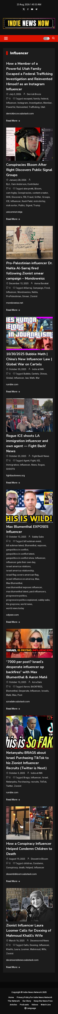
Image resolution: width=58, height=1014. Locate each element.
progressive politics (16, 595)
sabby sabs (44, 600)
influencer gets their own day (20, 562)
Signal (29, 205)
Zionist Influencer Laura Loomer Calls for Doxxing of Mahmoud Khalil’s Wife (28, 930)
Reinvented (22, 107)
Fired (47, 288)
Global (9, 378)
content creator (40, 193)
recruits (35, 782)
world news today (15, 608)
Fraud (30, 197)
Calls (26, 945)
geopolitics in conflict (17, 549)
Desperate (24, 691)
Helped (29, 867)
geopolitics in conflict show (20, 558)
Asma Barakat (41, 283)
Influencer (11, 103)
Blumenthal (30, 545)
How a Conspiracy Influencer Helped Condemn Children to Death (29, 848)
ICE (7, 201)
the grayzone (12, 604)
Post (19, 695)
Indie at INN (38, 369)
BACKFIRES (36, 686)
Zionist (33, 296)
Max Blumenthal (14, 583)
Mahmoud (35, 949)
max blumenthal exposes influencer (24, 587)
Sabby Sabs (38, 537)
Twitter (9, 786)
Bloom (37, 188)
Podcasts (24, 1004)
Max (37, 579)
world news (26, 604)
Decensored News (39, 940)
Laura (17, 949)
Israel (45, 777)
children (28, 863)
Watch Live (46, 1004)
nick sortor (11, 205)
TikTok (43, 782)
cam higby (11, 193)
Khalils (9, 949)
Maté (8, 695)
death (22, 867)
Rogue (41, 465)
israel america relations (18, 566)
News (34, 465)
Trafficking (34, 107)
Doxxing (34, 945)
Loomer (25, 949)
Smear (25, 296)
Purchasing (24, 782)
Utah (43, 107)
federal (44, 98)
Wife (44, 949)
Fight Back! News (40, 456)
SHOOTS (10, 469)
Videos (35, 1004)
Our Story (26, 1001)
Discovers (17, 197)
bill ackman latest (15, 545)
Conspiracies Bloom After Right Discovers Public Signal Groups (29, 169)
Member (47, 103)
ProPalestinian (13, 296)
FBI (24, 197)
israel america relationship (20, 570)
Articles (13, 1004)
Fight (33, 460)
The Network (14, 1001)
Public (21, 205)
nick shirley (39, 201)
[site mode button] (46, 38)
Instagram (22, 103)
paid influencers (37, 591)
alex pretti (28, 188)
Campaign (38, 288)
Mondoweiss (24, 292)
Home (11, 997)
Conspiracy (12, 867)
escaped (28, 98)
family (36, 98)
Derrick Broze (34, 94)
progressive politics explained (21, 600)
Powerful (10, 107)
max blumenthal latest (17, 591)
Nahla (35, 292)
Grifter (37, 197)
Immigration (12, 465)
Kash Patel (27, 201)
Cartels (35, 373)
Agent (26, 460)
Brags (27, 777)
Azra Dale (37, 682)
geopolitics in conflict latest (20, 554)
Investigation (35, 103)
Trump (36, 205)
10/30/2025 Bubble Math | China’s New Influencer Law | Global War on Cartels (29, 359)
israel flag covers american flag (22, 575)
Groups (46, 197)
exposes (41, 545)
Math (32, 378)
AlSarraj (28, 288)
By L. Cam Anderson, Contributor (22, 184)
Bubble (27, 373)
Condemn (38, 863)
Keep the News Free (43, 1001)
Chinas (43, 373)
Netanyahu (11, 782)
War (38, 378)
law (27, 378)
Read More (11, 120)
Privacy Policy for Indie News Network (34, 997)
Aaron (27, 686)
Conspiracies (24, 193)
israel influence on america (20, 579)
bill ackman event (32, 541)
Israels (45, 691)
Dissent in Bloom (39, 859)
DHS (8, 197)
